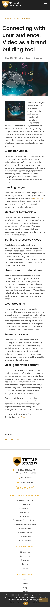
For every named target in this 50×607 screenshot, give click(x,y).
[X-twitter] (31, 488)
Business (39, 58)
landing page (37, 198)
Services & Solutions (25, 496)
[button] (6, 439)
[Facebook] (18, 488)
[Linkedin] (25, 488)
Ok (26, 603)
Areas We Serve (25, 547)
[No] (43, 600)
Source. (24, 417)
